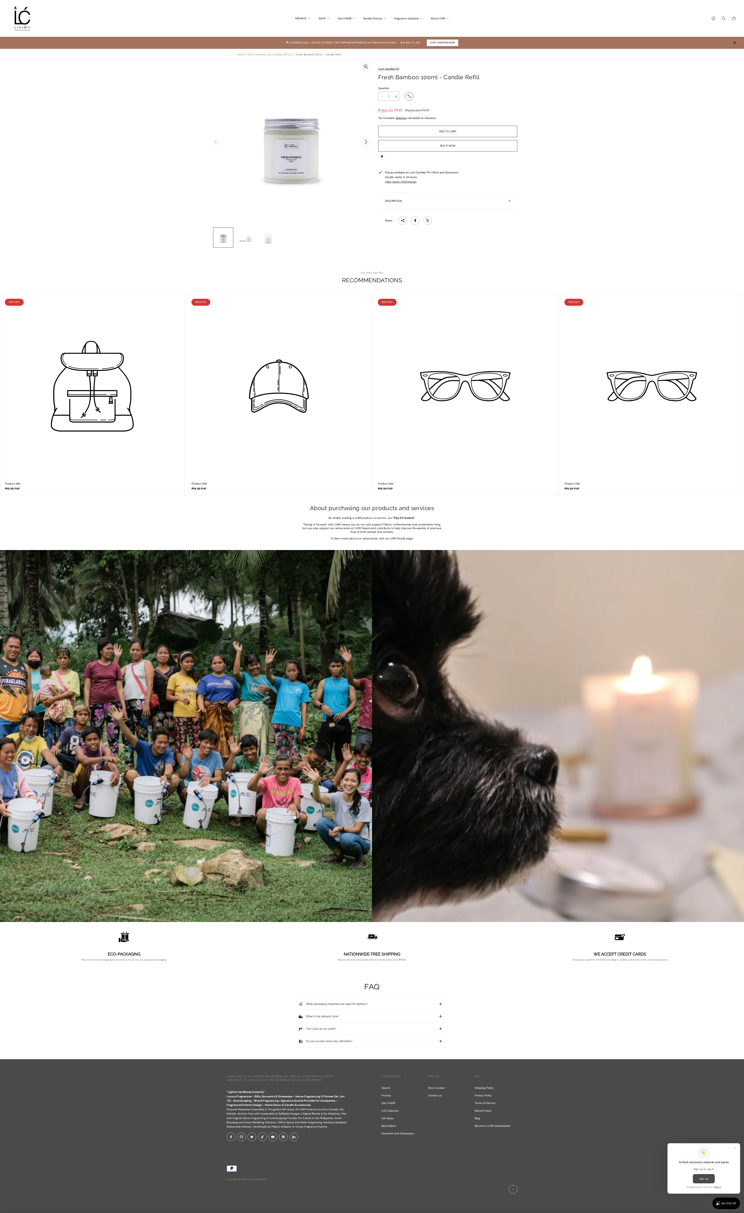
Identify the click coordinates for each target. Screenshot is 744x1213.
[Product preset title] (92, 386)
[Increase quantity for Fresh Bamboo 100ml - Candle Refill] (396, 96)
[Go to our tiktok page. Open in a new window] (262, 1137)
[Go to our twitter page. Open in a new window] (252, 1137)
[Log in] (713, 18)
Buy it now (448, 145)
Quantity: (384, 88)
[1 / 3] (223, 237)
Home (240, 54)
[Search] (723, 18)
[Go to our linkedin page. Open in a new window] (293, 1137)
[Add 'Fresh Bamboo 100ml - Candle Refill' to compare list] (409, 96)
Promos (386, 1095)
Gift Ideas (387, 1118)
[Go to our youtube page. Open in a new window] (273, 1137)
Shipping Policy (484, 1088)
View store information (401, 181)
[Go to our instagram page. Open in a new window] (241, 1137)
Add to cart (447, 131)
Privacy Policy (483, 1095)
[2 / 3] (246, 237)
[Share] (403, 220)
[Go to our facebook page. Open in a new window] (231, 1137)
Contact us (435, 1095)
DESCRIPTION (393, 201)
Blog (477, 1118)
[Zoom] (366, 66)
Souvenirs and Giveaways (397, 1133)
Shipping (400, 118)
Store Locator (436, 1088)
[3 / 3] (268, 237)
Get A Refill (388, 1103)
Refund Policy (483, 1110)
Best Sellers (388, 1126)
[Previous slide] (215, 142)
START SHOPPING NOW (442, 42)
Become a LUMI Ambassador (493, 1126)
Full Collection (390, 1110)
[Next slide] (366, 142)
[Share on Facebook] (415, 220)
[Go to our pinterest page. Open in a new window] (283, 1137)
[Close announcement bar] (734, 42)
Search (385, 1088)
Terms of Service (485, 1103)
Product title (12, 483)
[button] (77, 1177)
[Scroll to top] (513, 1189)
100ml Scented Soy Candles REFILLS (270, 54)
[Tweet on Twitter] (427, 220)
